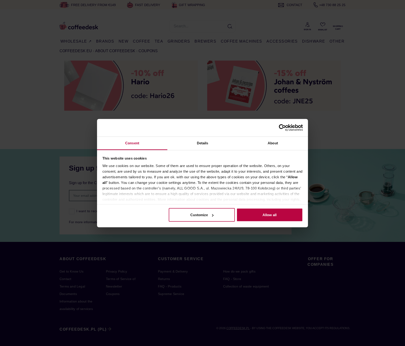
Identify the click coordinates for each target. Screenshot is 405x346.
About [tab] (273, 143)
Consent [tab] (132, 143)
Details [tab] (202, 143)
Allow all (269, 215)
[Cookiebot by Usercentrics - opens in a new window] (282, 127)
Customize (199, 215)
